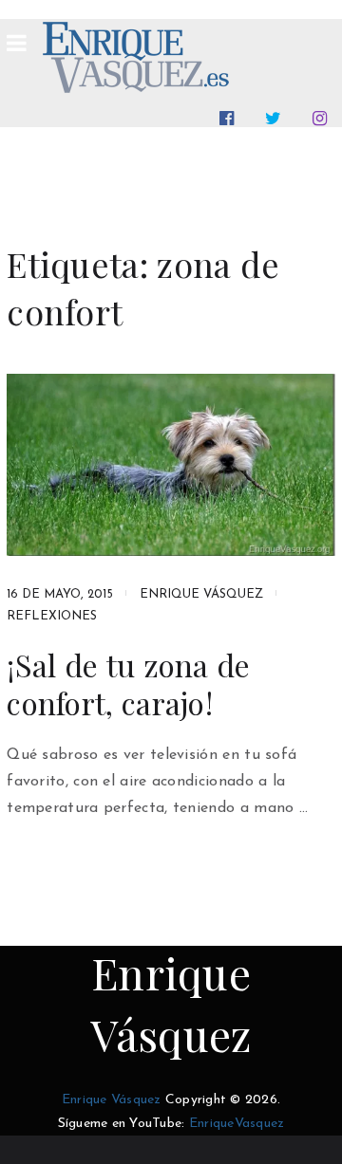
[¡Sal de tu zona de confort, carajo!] (171, 465)
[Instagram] (323, 118)
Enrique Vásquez (201, 594)
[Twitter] (277, 118)
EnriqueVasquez (237, 1124)
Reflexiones (52, 616)
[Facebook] (230, 118)
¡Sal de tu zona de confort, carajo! (128, 684)
